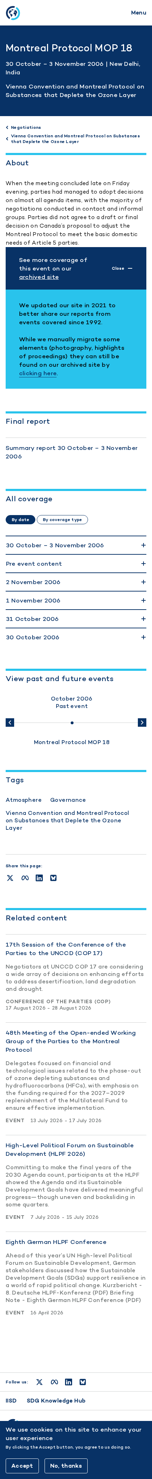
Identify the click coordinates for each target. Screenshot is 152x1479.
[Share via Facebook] (25, 877)
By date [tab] (20, 519)
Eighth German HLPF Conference (56, 1242)
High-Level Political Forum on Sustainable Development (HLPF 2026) (70, 1149)
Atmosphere (24, 800)
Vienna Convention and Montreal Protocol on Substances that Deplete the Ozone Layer (67, 820)
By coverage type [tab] (62, 519)
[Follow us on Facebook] (54, 1382)
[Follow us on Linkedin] (68, 1382)
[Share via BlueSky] (53, 877)
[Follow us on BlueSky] (82, 1382)
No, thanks (66, 1465)
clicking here (38, 373)
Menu (138, 12)
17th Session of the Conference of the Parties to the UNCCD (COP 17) (66, 949)
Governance (68, 800)
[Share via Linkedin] (39, 877)
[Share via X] (10, 877)
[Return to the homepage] (13, 13)
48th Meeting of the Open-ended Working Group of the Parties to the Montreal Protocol (71, 1041)
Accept (22, 1465)
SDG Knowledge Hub (56, 1400)
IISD (11, 1400)
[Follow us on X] (39, 1382)
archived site (39, 277)
